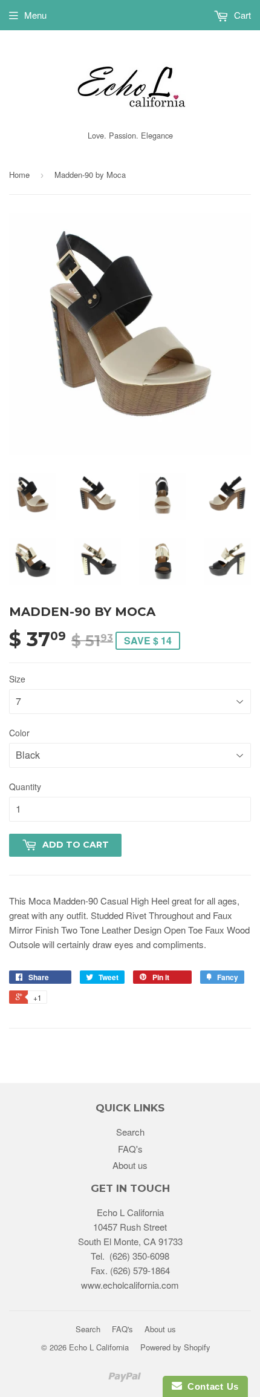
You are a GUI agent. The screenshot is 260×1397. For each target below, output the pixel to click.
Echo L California (99, 1347)
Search (130, 1131)
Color (19, 733)
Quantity (25, 786)
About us (130, 1165)
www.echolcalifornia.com (130, 1284)
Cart (241, 14)
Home (19, 174)
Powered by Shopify (175, 1347)
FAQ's (130, 1148)
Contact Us (210, 1386)
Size (17, 679)
